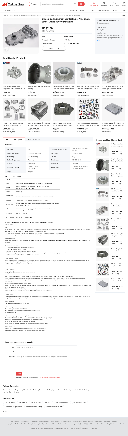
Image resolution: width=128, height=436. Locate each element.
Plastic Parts (23, 402)
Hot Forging (50, 390)
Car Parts (48, 402)
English (17, 424)
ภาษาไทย (96, 424)
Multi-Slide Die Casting (82, 390)
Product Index (98, 421)
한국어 (80, 424)
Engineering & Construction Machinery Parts (29, 390)
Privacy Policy (94, 428)
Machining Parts (36, 402)
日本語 (86, 424)
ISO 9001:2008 (76, 160)
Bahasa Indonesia (119, 424)
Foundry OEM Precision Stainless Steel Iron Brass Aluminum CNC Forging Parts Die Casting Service (117, 220)
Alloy (73, 157)
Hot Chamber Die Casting (11, 392)
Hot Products (15, 421)
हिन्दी (91, 424)
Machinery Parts (77, 153)
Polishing (31, 160)
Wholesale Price (66, 421)
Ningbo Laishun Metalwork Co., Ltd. (109, 20)
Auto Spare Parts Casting (34, 407)
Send (19, 374)
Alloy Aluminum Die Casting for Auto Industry (117, 160)
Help (91, 10)
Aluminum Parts (10, 402)
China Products (25, 421)
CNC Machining (33, 157)
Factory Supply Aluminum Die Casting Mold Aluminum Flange (117, 250)
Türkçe (103, 424)
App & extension (103, 10)
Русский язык (46, 424)
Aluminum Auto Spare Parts (13, 407)
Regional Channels (88, 421)
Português (31, 424)
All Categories (9, 10)
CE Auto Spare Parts (80, 402)
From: (13, 347)
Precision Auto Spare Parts (54, 407)
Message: (12, 357)
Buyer (82, 10)
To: (14, 352)
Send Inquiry (54, 48)
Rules (124, 10)
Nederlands (68, 424)
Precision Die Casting (64, 390)
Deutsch (60, 424)
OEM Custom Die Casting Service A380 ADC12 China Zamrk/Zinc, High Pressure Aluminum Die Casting (117, 265)
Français (38, 424)
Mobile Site (107, 421)
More (98, 40)
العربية (74, 424)
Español (23, 424)
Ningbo (30, 172)
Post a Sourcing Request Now (50, 378)
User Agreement (75, 428)
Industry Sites (76, 421)
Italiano (54, 424)
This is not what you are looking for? (27, 378)
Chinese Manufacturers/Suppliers (40, 421)
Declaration (85, 428)
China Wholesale (55, 421)
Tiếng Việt (109, 424)
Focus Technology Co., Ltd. (51, 428)
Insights (114, 421)
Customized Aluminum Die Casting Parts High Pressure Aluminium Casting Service (117, 205)
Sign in (124, 5)
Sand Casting (7, 390)
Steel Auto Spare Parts (62, 402)
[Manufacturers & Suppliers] (13, 4)
